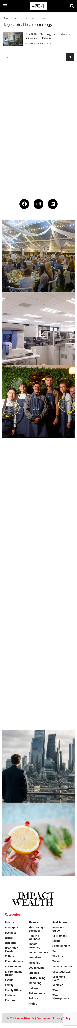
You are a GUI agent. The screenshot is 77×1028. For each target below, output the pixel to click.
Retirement (59, 935)
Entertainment (14, 961)
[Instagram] (38, 204)
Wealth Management (60, 997)
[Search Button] (72, 6)
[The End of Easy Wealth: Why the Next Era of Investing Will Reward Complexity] (38, 766)
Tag (15, 17)
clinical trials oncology (33, 17)
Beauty (9, 922)
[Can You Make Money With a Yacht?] (38, 693)
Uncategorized (61, 971)
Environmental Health (14, 973)
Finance (34, 922)
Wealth (56, 990)
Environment (13, 966)
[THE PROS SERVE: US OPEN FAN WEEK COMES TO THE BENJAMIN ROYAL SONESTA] (38, 401)
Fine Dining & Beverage (37, 929)
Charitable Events (11, 949)
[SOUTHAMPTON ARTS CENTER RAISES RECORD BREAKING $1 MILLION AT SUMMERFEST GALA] (38, 256)
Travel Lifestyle (62, 966)
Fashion (10, 995)
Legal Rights (36, 967)
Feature (10, 1000)
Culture (9, 956)
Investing (34, 962)
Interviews (35, 957)
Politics (33, 998)
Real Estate (59, 922)
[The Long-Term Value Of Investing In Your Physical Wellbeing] (38, 839)
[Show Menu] (5, 6)
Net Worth (35, 988)
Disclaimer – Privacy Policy (53, 1018)
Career (9, 937)
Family (9, 985)
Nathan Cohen (36, 43)
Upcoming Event (58, 978)
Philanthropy (37, 993)
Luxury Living (37, 978)
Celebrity (10, 942)
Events (9, 979)
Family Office (13, 990)
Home (6, 17)
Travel (56, 961)
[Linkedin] (53, 204)
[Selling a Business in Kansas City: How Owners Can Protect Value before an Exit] (38, 620)
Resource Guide (58, 929)
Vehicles (57, 985)
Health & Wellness (34, 937)
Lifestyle (34, 972)
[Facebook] (24, 204)
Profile (33, 1003)
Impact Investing (34, 945)
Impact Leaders (38, 952)
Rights (56, 940)
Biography (11, 927)
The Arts (57, 956)
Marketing (35, 983)
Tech (55, 951)
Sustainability (61, 946)
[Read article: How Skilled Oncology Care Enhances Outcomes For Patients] (13, 39)
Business (10, 932)
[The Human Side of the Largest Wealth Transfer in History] (38, 474)
